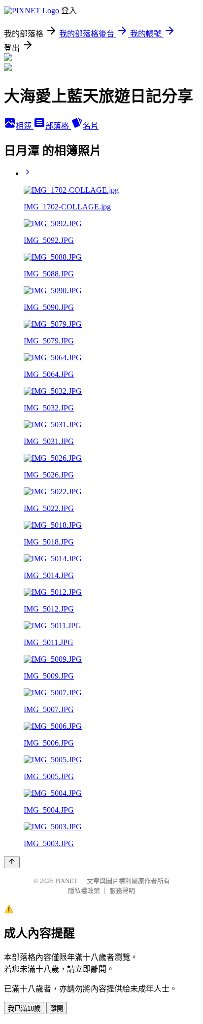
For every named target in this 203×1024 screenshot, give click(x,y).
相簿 (25, 126)
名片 (91, 126)
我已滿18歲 (24, 1008)
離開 (56, 1008)
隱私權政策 (84, 890)
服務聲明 (122, 890)
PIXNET (66, 881)
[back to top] (12, 862)
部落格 (58, 126)
